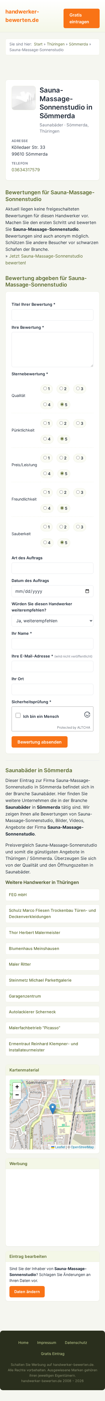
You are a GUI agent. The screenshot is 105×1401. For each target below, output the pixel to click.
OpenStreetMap (82, 1147)
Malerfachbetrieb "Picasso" (34, 1027)
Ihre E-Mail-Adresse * (52, 656)
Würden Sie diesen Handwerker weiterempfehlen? (42, 606)
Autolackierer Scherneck (32, 1011)
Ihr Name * (22, 633)
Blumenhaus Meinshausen (34, 948)
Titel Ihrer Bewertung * (33, 304)
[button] (52, 1108)
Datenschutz (76, 1342)
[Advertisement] (52, 67)
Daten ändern (27, 1291)
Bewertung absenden (40, 742)
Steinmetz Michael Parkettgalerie (40, 980)
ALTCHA (83, 727)
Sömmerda (78, 44)
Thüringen (56, 44)
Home (23, 1342)
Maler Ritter (20, 964)
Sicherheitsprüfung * (31, 701)
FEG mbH (18, 894)
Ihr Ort (18, 678)
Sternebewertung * (30, 373)
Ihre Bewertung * (28, 327)
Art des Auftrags (27, 557)
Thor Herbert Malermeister (34, 932)
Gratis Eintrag (52, 1353)
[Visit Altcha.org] (87, 716)
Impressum (46, 1342)
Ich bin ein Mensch (41, 716)
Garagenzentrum (25, 996)
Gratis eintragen (79, 18)
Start (38, 44)
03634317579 (26, 169)
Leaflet (59, 1147)
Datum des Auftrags (30, 580)
